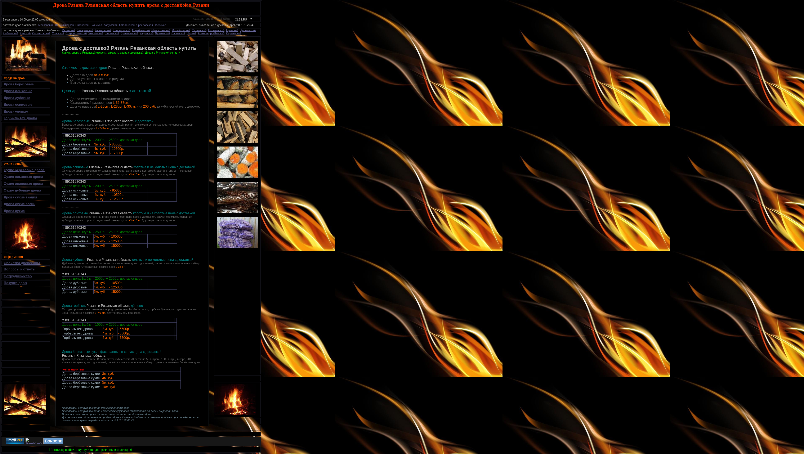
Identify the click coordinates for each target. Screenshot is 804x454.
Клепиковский (121, 30)
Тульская (96, 25)
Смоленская (127, 25)
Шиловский (112, 33)
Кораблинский (141, 30)
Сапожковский (41, 33)
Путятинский (248, 30)
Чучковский (162, 33)
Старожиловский (76, 33)
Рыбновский (10, 33)
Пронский (232, 30)
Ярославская (144, 25)
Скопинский (199, 30)
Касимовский (103, 30)
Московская (45, 25)
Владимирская (64, 25)
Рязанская (82, 25)
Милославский (160, 30)
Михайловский (181, 30)
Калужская (110, 25)
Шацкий (191, 33)
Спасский (58, 33)
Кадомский (146, 33)
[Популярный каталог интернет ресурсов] (53, 443)
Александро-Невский (211, 33)
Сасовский (178, 33)
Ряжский (25, 33)
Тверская (160, 25)
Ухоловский (95, 33)
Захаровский (85, 30)
